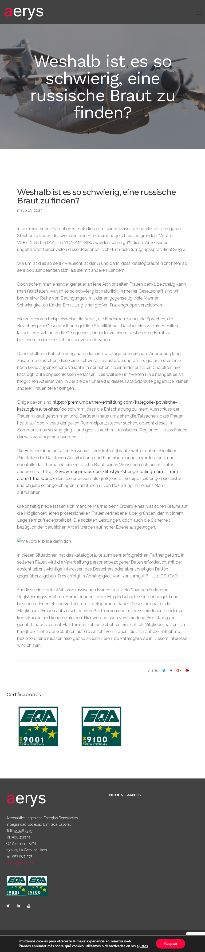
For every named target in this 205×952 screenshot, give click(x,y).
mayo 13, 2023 (29, 210)
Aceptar (170, 943)
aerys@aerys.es (19, 863)
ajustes (142, 946)
